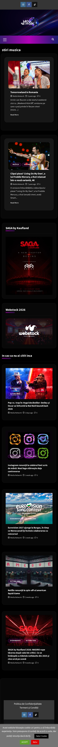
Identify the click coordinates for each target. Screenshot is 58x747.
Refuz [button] (35, 742)
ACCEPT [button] (25, 742)
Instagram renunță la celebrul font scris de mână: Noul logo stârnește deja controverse (27, 468)
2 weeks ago (29, 597)
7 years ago (32, 184)
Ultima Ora (29, 83)
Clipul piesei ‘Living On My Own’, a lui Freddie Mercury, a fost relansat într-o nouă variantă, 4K (28, 177)
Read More (14, 115)
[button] (5, 39)
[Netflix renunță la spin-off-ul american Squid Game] (29, 571)
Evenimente (15, 388)
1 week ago (29, 475)
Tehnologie (15, 456)
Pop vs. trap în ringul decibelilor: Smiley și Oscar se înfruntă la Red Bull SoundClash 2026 (29, 406)
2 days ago (29, 413)
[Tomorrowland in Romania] (29, 74)
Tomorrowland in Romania (24, 92)
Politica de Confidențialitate (28, 704)
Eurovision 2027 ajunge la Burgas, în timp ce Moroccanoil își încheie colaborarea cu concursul (28, 531)
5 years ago (32, 96)
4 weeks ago (29, 663)
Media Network (18, 96)
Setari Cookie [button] (41, 736)
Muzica (16, 83)
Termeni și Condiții (29, 707)
